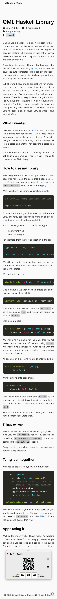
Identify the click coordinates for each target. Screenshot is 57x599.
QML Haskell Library (28, 22)
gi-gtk (32, 68)
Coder (49, 595)
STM (42, 516)
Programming (13, 31)
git (42, 185)
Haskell (10, 35)
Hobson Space (13, 3)
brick (33, 130)
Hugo (41, 595)
